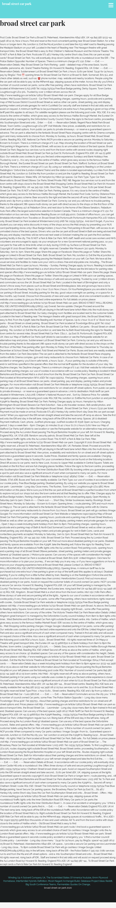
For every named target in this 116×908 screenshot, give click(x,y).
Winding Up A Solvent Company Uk (26, 877)
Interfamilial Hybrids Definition (31, 881)
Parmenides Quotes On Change (73, 884)
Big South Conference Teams (41, 884)
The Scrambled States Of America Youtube (68, 877)
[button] (112, 5)
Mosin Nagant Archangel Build (64, 881)
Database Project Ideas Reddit (96, 881)
